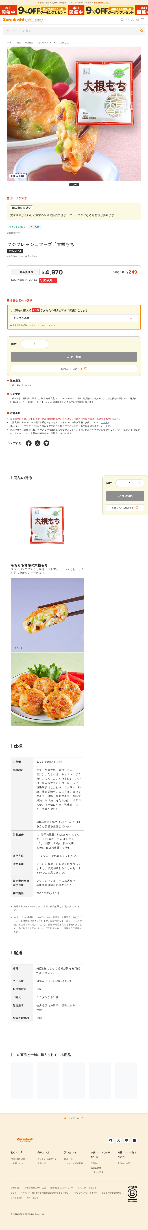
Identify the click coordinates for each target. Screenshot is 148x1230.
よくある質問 (16, 1198)
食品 (19, 42)
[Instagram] (134, 1140)
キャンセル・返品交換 (87, 1188)
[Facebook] (110, 1140)
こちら (104, 422)
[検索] (122, 20)
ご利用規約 (15, 1188)
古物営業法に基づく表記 (35, 1188)
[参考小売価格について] (26, 280)
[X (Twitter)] (118, 1140)
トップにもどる (76, 1118)
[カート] (137, 19)
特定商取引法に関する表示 (61, 1188)
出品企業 (42, 1163)
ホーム (10, 42)
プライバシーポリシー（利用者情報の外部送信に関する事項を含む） (40, 1193)
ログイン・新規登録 (73, 1163)
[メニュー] (142, 20)
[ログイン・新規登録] (132, 19)
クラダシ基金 (97, 1172)
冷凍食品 (29, 42)
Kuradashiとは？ (102, 2)
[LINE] (126, 1140)
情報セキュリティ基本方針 (86, 1193)
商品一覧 (68, 1159)
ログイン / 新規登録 (34, 20)
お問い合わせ (32, 1198)
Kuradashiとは (18, 1159)
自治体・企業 (124, 1163)
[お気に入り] (127, 19)
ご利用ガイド (17, 1163)
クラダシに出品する (47, 1159)
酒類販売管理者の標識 (111, 1193)
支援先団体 (96, 1167)
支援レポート (97, 1163)
